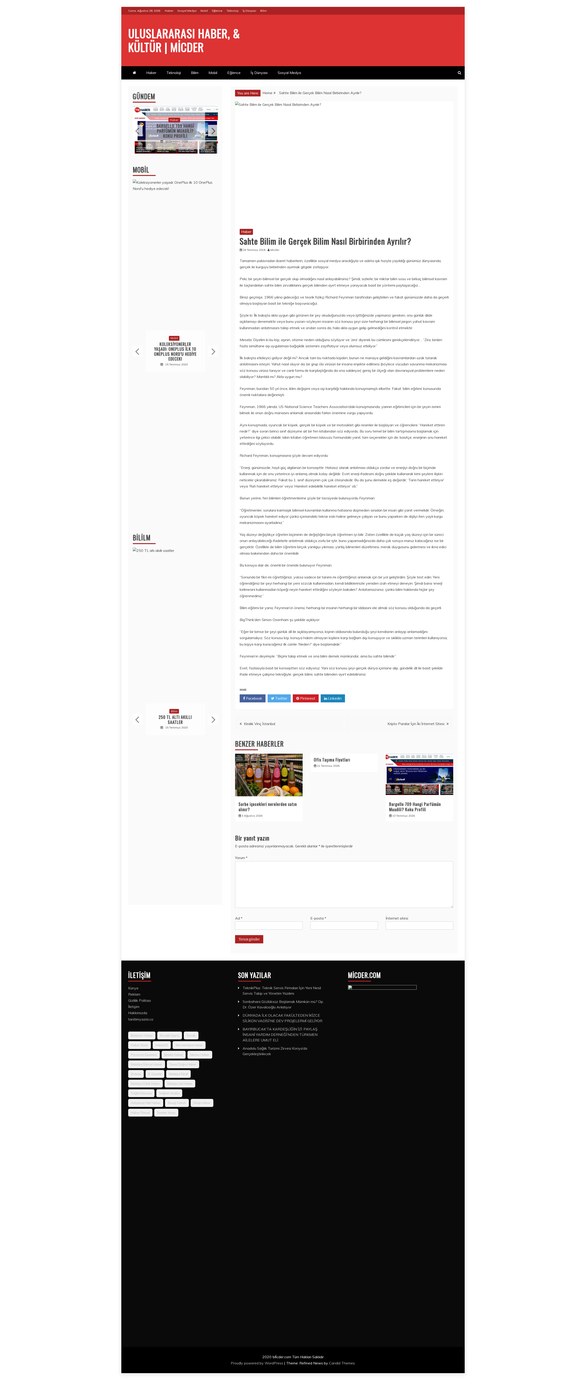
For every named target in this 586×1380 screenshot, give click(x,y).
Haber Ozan (139, 1045)
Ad (238, 918)
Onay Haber (202, 1103)
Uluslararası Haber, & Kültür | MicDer (184, 40)
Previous (138, 130)
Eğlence (217, 10)
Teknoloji (233, 10)
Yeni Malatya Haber (189, 1045)
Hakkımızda (137, 1012)
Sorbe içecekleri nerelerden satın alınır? (268, 806)
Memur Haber (199, 1055)
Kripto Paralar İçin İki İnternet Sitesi (416, 723)
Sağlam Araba (169, 1093)
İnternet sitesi (397, 918)
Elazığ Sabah (177, 1103)
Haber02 (161, 1045)
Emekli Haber (173, 1055)
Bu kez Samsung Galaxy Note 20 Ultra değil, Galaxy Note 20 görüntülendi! (175, 351)
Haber (169, 10)
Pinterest (307, 698)
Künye (133, 988)
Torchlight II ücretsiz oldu (175, 719)
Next (213, 130)
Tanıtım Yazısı (166, 1112)
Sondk (191, 1035)
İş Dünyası (249, 10)
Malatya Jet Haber (180, 1083)
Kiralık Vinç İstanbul (259, 723)
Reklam (134, 994)
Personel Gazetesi (144, 1055)
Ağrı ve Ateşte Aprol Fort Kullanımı (175, 130)
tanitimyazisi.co (140, 1019)
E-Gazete (155, 1074)
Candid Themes (342, 1363)
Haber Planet (140, 1112)
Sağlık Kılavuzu (141, 1093)
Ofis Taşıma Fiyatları (332, 760)
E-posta (318, 918)
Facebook (253, 698)
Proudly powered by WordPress (257, 1363)
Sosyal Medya (186, 10)
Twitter (280, 698)
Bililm (142, 537)
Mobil (204, 10)
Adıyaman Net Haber (145, 1103)
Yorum (241, 857)
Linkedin (334, 698)
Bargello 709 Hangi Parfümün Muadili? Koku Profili (415, 806)
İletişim (133, 1006)
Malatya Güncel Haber (146, 1064)
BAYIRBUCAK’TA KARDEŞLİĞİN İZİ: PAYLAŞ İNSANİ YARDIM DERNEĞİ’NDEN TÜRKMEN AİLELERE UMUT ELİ (280, 1034)
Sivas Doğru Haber (183, 1064)
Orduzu (136, 1074)
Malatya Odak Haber (145, 1083)
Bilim (263, 10)
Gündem (144, 96)
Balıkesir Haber (142, 1035)
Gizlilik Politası (139, 1000)
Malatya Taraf (178, 1074)
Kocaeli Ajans (169, 1035)
